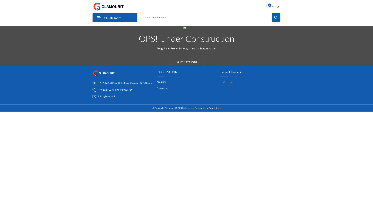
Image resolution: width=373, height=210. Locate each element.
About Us (161, 82)
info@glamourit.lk (106, 96)
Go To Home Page (186, 62)
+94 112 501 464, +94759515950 (115, 90)
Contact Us (162, 88)
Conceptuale (215, 108)
